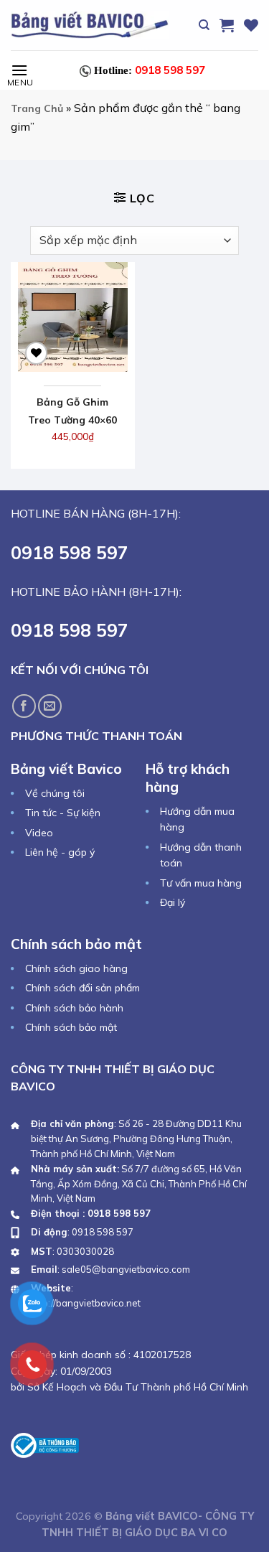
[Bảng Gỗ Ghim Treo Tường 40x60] (73, 317)
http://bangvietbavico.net (86, 1303)
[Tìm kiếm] (204, 25)
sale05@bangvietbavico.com (126, 1269)
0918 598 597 (149, 70)
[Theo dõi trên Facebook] (24, 706)
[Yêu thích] (251, 25)
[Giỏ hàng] (227, 25)
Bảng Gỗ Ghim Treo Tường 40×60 (72, 411)
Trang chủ (37, 108)
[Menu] (19, 70)
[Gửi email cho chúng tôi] (50, 706)
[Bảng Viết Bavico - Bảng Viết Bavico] (90, 24)
